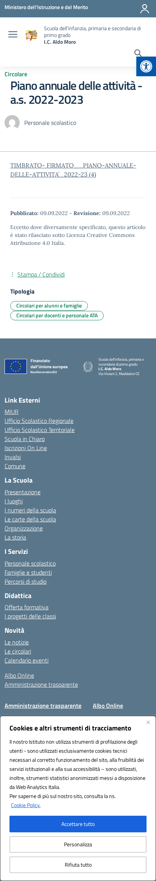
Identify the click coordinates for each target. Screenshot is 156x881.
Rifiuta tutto (78, 865)
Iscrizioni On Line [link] (26, 447)
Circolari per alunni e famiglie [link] (49, 305)
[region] (78, 798)
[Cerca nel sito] (138, 54)
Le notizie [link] (17, 642)
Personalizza (78, 844)
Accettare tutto (78, 824)
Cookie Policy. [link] (26, 805)
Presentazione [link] (23, 492)
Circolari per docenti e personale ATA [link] (57, 315)
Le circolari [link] (18, 651)
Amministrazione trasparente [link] (41, 684)
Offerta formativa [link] (26, 607)
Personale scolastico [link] (30, 563)
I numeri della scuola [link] (30, 510)
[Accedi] (144, 9)
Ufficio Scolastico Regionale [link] (39, 420)
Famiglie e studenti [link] (28, 572)
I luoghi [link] (14, 501)
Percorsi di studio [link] (26, 581)
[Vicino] (148, 722)
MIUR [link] (12, 411)
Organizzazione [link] (24, 528)
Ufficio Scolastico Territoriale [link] (40, 429)
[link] (146, 66)
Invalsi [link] (13, 456)
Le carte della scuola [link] (30, 519)
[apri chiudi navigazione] (12, 35)
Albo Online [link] (19, 675)
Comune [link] (15, 465)
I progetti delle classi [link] (30, 616)
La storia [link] (15, 537)
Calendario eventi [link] (26, 660)
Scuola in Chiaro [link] (25, 438)
